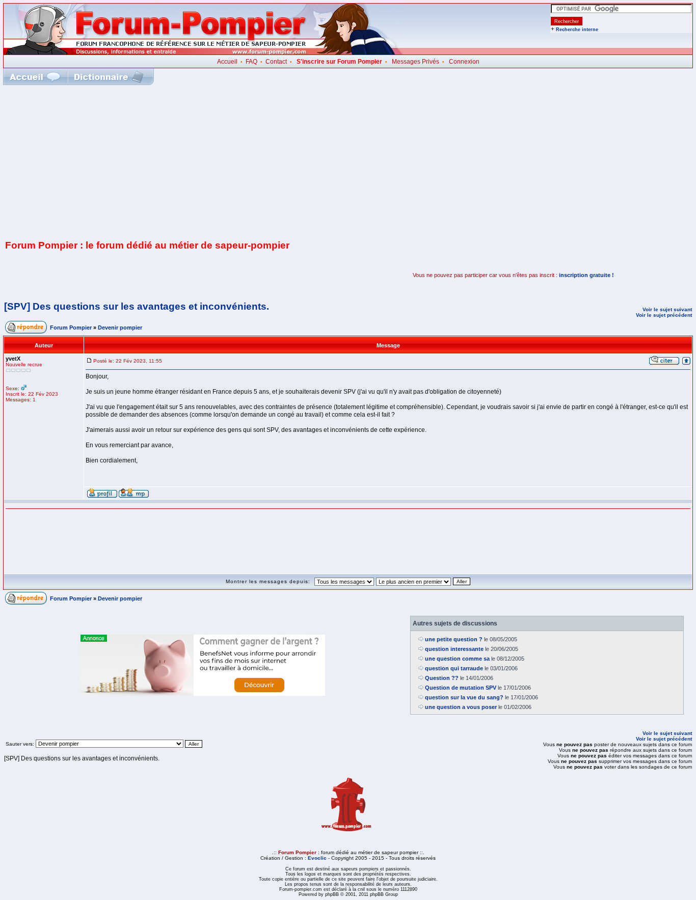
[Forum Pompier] (203, 52)
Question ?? (442, 678)
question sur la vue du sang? (464, 697)
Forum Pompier (71, 327)
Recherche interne (577, 29)
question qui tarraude (454, 668)
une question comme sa (457, 659)
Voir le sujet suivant (667, 309)
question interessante (454, 649)
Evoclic (317, 858)
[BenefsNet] (203, 693)
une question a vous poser (461, 707)
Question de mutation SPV (460, 688)
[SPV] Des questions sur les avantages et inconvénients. (136, 306)
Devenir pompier (120, 327)
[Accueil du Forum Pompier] (34, 76)
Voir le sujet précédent (664, 315)
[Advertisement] (348, 161)
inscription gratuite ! (586, 275)
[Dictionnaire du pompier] (108, 76)
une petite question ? (454, 639)
